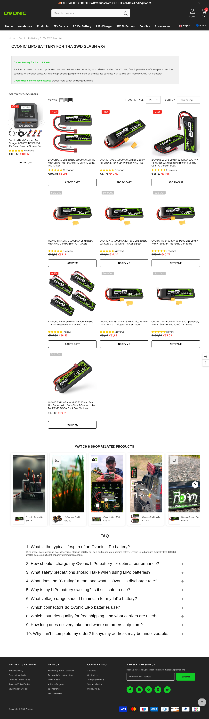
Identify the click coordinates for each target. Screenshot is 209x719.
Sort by (170, 99)
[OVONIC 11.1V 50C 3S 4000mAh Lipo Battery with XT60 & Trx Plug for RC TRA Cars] (72, 213)
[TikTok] (157, 689)
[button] (10, 122)
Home (12, 38)
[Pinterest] (148, 689)
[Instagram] (139, 689)
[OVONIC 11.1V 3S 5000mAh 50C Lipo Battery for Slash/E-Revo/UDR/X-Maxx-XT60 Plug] (124, 132)
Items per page (135, 99)
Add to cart (26, 162)
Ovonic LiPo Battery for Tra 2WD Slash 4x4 (40, 38)
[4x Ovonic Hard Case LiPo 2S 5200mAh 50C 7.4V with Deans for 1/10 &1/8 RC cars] (72, 294)
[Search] (90, 13)
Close (198, 3)
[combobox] (86, 13)
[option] (26, 136)
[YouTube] (167, 689)
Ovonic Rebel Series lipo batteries (32, 80)
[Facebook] (130, 689)
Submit (186, 676)
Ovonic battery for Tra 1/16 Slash (32, 62)
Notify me (72, 263)
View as (52, 99)
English (186, 25)
